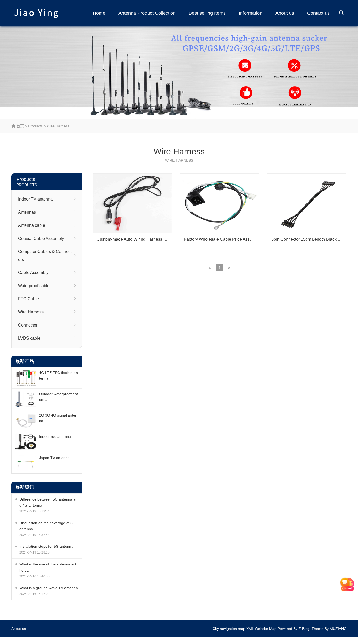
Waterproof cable (34, 285)
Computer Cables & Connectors (45, 255)
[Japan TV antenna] (25, 463)
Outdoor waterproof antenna (58, 397)
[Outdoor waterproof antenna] (25, 399)
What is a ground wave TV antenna (48, 588)
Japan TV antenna (54, 458)
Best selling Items (207, 13)
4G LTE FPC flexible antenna (58, 375)
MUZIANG (338, 629)
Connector (27, 325)
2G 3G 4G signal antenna (58, 418)
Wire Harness (58, 126)
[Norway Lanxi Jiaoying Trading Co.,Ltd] (36, 13)
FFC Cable (28, 299)
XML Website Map (261, 629)
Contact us (318, 13)
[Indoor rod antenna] (25, 442)
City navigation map (229, 629)
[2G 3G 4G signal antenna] (25, 420)
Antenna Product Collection (147, 13)
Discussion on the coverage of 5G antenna (47, 526)
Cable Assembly (33, 272)
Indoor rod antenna (55, 436)
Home (99, 13)
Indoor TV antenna (35, 199)
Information (250, 13)
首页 (19, 126)
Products (35, 126)
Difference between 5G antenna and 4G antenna (48, 502)
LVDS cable (29, 338)
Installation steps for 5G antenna (46, 546)
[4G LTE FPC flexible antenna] (25, 378)
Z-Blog (304, 629)
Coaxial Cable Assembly (41, 238)
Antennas (27, 212)
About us (284, 13)
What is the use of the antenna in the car (47, 567)
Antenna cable (31, 225)
